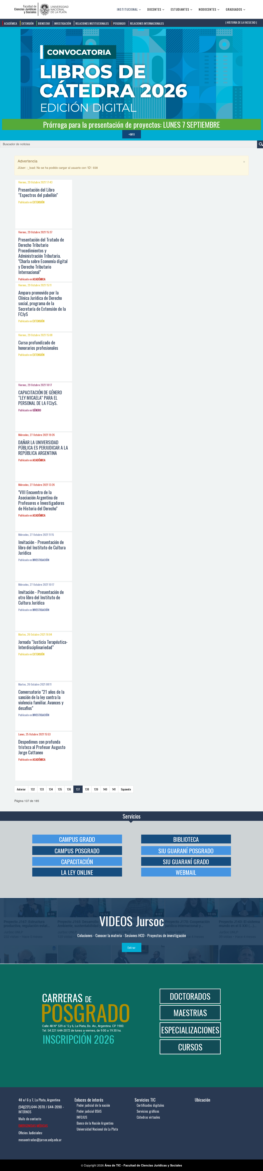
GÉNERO (36, 410)
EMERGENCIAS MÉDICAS (33, 1125)
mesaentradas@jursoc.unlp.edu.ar (40, 1139)
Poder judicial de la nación (93, 1105)
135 (60, 789)
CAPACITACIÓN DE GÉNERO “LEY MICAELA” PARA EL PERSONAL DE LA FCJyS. (40, 397)
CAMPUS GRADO (77, 839)
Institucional (127, 9)
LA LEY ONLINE (77, 872)
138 (87, 789)
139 (96, 789)
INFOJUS (82, 1117)
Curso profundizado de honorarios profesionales (38, 345)
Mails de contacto (29, 1118)
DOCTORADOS (190, 996)
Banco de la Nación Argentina (95, 1123)
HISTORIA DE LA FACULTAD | (241, 22)
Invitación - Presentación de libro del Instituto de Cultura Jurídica (42, 547)
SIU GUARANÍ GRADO (186, 861)
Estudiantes (180, 9)
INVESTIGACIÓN (62, 23)
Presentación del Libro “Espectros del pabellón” (38, 192)
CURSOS (190, 1047)
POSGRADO (119, 23)
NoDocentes (207, 9)
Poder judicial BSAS (89, 1111)
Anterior (21, 789)
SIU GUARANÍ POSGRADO (185, 850)
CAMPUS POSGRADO (77, 850)
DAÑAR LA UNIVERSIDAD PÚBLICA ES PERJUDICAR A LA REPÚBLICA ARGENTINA (43, 447)
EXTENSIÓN (27, 23)
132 (33, 789)
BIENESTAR (43, 23)
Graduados (234, 9)
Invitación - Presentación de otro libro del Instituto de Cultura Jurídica (41, 597)
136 (69, 789)
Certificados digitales (150, 1105)
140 (105, 789)
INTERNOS (24, 1111)
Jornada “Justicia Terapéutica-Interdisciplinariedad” (43, 644)
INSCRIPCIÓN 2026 (78, 1039)
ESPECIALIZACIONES (190, 1030)
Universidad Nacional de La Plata (97, 1129)
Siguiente (126, 789)
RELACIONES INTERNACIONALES (146, 23)
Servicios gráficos (148, 1111)
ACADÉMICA (10, 23)
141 (114, 789)
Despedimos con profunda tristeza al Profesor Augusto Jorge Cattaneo (41, 747)
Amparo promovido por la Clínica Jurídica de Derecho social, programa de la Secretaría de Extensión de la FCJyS (42, 303)
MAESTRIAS (190, 1012)
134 (51, 789)
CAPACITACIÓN (77, 861)
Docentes (154, 9)
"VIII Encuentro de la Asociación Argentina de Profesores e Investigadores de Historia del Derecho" (41, 500)
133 (42, 789)
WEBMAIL (186, 872)
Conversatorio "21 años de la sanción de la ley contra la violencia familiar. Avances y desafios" (41, 699)
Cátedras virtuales (148, 1117)
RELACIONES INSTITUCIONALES (92, 23)
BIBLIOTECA (186, 839)
